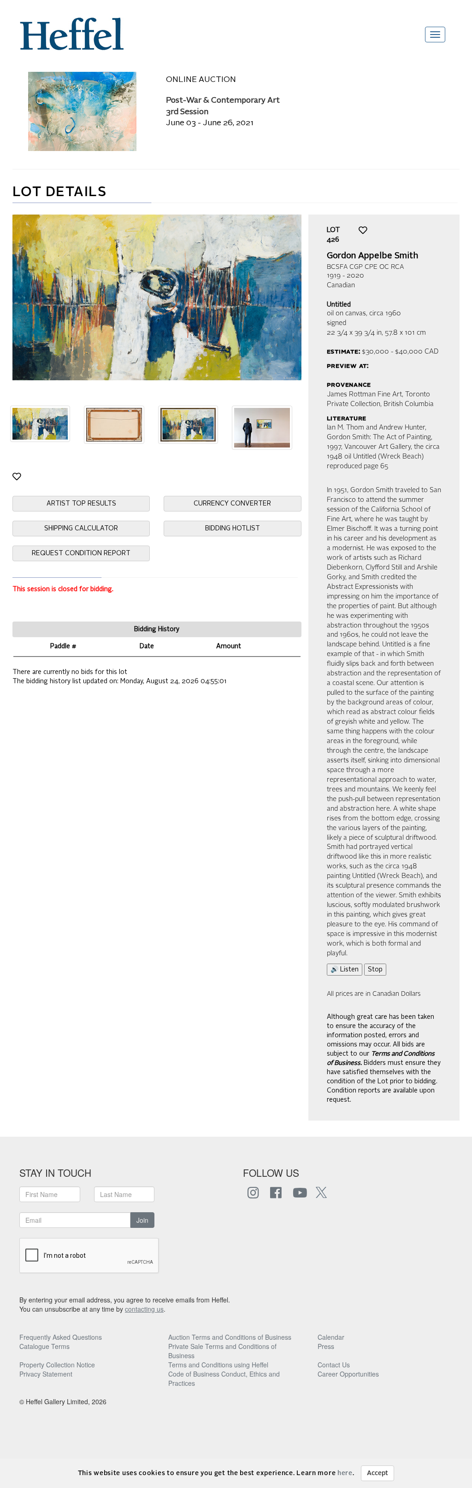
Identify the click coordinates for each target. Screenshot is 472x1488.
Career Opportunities (348, 1373)
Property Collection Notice (57, 1364)
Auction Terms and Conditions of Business (229, 1337)
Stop (375, 969)
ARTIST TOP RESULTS (81, 503)
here (345, 1473)
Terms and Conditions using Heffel (218, 1364)
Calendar (331, 1337)
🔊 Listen (344, 969)
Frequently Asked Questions (60, 1337)
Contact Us (334, 1364)
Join (142, 1220)
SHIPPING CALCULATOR (81, 528)
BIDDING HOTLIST (232, 528)
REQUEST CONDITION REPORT (81, 553)
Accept (377, 1473)
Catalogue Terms (44, 1346)
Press (326, 1346)
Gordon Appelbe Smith (372, 256)
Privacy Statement (45, 1373)
